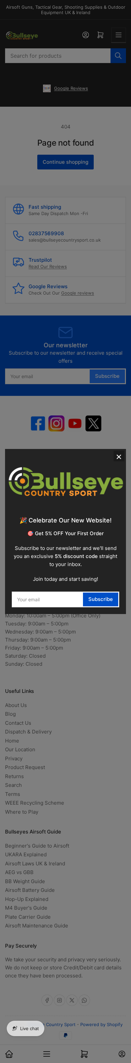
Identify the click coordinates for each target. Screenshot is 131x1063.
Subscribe (100, 599)
